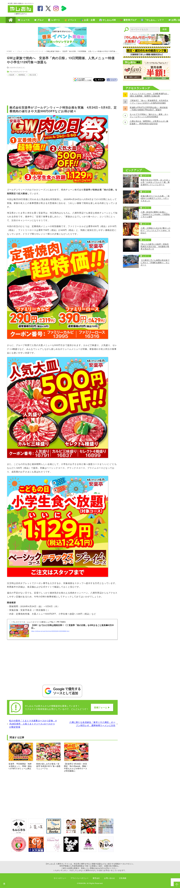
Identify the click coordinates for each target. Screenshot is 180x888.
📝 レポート (54, 19)
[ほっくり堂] (71, 832)
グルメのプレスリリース (34, 51)
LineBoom (64, 8)
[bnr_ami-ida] (88, 851)
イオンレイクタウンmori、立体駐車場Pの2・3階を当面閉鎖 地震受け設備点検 (149, 94)
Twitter (99, 80)
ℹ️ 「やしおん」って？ (152, 19)
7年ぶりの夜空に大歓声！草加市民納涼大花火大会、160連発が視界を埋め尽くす (155, 246)
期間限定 (22, 75)
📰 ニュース (24, 19)
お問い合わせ (109, 878)
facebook (40, 8)
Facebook (112, 80)
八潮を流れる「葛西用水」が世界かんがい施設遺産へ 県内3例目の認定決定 (149, 122)
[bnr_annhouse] (106, 832)
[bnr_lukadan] (36, 832)
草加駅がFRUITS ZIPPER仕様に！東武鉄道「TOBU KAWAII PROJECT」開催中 (149, 108)
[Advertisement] (124, 8)
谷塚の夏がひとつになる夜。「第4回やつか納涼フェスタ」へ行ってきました (155, 198)
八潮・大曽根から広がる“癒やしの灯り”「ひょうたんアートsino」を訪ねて (155, 230)
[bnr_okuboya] (36, 851)
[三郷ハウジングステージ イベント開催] (62, 37)
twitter (48, 8)
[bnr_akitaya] (106, 851)
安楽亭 (12, 75)
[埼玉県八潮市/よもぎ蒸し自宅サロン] (18, 851)
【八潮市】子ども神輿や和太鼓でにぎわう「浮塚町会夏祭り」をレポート (155, 262)
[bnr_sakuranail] (53, 851)
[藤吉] (88, 832)
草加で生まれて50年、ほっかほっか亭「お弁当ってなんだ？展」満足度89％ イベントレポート (155, 182)
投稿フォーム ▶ (102, 707)
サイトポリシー (60, 878)
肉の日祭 (33, 75)
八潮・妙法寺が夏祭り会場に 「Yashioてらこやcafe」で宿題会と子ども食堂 (155, 214)
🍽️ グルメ (39, 19)
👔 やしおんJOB (107, 19)
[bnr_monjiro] (18, 832)
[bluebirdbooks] (53, 832)
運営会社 (96, 878)
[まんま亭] (71, 851)
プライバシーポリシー (79, 878)
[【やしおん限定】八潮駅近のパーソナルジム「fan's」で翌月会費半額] (146, 80)
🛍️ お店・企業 (88, 19)
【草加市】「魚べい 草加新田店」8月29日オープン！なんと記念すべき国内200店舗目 (149, 101)
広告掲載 (122, 878)
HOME (11, 20)
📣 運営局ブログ (128, 19)
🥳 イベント (70, 19)
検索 (164, 29)
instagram (56, 8)
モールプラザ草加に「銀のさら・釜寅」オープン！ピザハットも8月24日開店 (149, 115)
